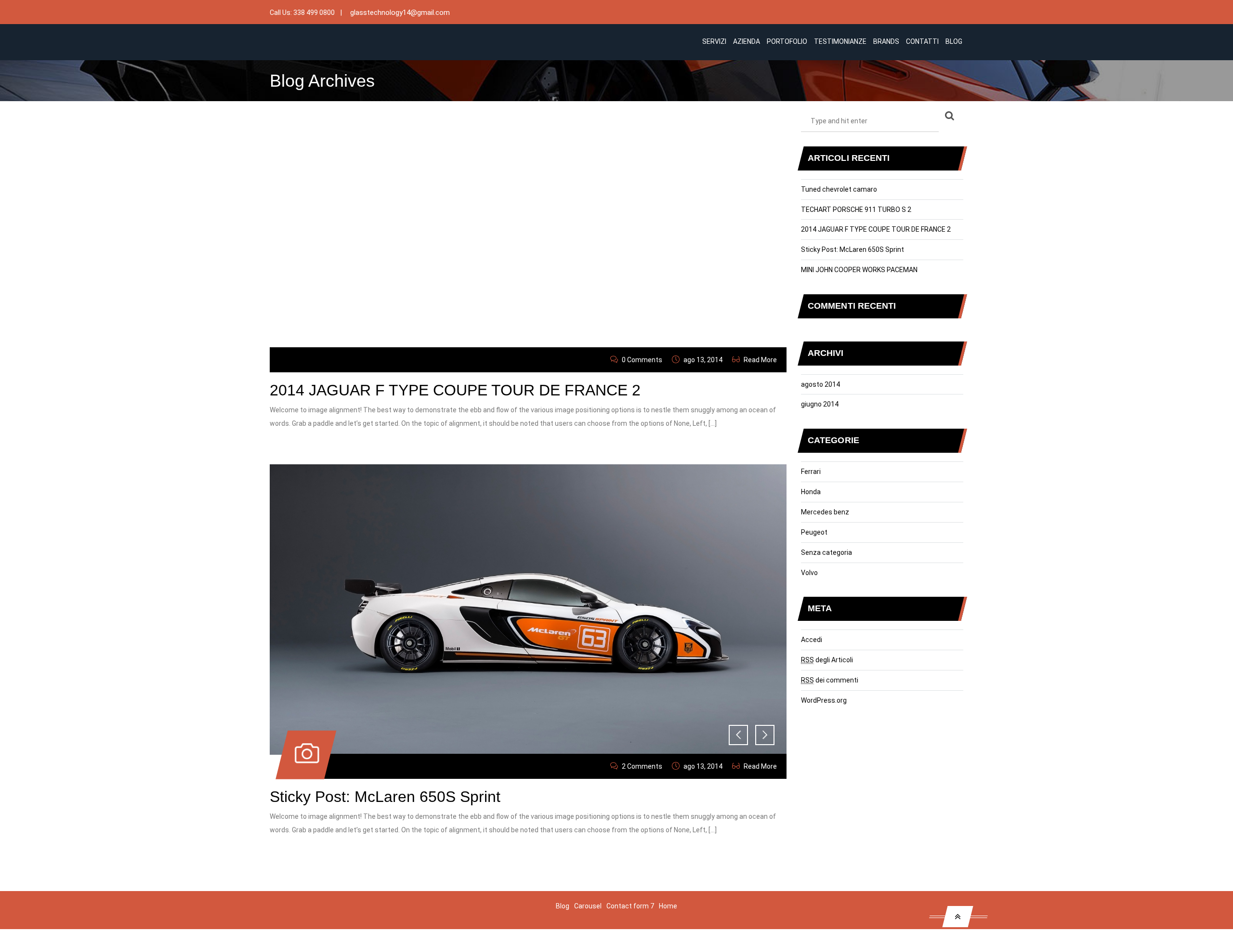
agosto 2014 (820, 384)
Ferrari (811, 471)
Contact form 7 (630, 906)
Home (668, 906)
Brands (886, 41)
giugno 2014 (820, 404)
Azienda (746, 41)
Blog (953, 41)
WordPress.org (824, 700)
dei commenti (829, 680)
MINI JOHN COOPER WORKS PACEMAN (859, 270)
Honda (811, 492)
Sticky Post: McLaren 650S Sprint (385, 796)
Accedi (811, 639)
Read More (760, 360)
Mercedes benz (825, 512)
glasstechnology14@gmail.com (400, 12)
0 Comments (642, 360)
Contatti (922, 41)
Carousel (588, 906)
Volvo (809, 573)
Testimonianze (840, 41)
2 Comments (642, 766)
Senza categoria (826, 552)
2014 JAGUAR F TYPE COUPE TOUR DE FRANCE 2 (455, 390)
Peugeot (814, 532)
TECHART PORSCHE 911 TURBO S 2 (856, 209)
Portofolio (787, 41)
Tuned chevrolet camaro (839, 189)
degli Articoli (827, 660)
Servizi (714, 41)
